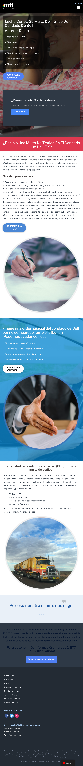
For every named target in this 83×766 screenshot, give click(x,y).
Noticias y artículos (11, 691)
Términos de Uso (10, 695)
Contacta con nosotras (13, 687)
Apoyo (6, 683)
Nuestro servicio (10, 676)
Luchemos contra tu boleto (42, 659)
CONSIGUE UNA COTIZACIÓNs (13, 76)
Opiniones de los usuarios (14, 703)
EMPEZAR (20, 112)
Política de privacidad (12, 699)
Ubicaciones (9, 679)
